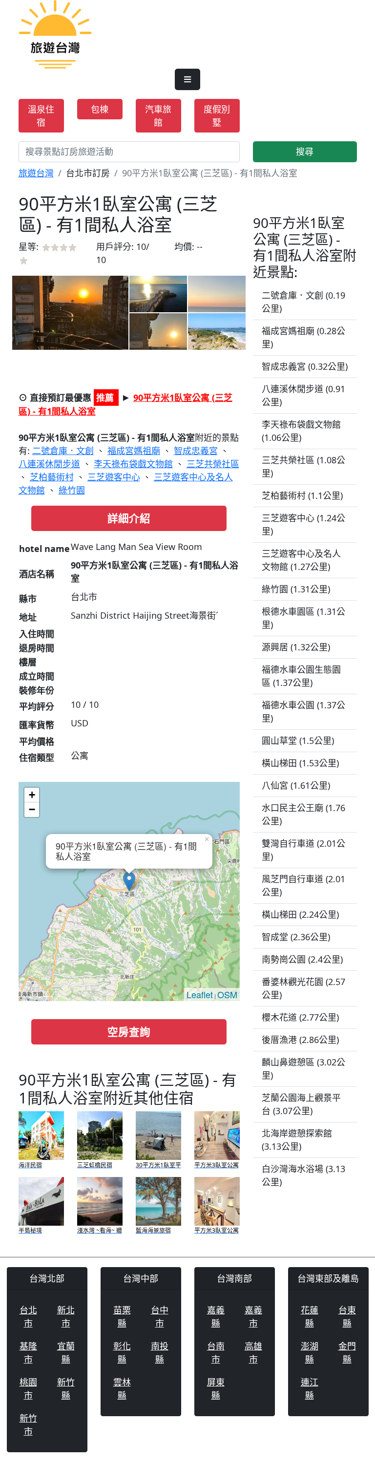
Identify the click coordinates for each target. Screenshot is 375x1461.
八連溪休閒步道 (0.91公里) (303, 395)
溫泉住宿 (41, 115)
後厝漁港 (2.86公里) (300, 1039)
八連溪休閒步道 (49, 464)
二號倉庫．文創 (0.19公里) (303, 301)
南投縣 (159, 1352)
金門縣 (347, 1352)
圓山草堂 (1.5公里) (298, 740)
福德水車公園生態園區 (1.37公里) (301, 676)
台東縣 (347, 1316)
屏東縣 (216, 1388)
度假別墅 (217, 115)
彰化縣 (122, 1352)
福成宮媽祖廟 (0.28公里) (303, 337)
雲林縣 (122, 1388)
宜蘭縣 (66, 1352)
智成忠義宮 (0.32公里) (305, 366)
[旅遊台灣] (55, 33)
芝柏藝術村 (52, 477)
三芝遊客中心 (113, 477)
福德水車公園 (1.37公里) (303, 711)
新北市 (66, 1316)
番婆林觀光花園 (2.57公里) (303, 988)
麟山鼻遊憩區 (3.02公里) (303, 1068)
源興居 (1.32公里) (296, 647)
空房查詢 (128, 1032)
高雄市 (253, 1352)
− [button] (32, 809)
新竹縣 (66, 1388)
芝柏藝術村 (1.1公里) (302, 495)
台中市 (159, 1316)
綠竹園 (72, 490)
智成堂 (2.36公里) (296, 937)
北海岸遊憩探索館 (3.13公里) (297, 1139)
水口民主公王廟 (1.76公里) (303, 814)
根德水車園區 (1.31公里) (303, 618)
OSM (227, 994)
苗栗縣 (122, 1316)
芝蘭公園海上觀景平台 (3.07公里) (301, 1104)
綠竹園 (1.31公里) (296, 589)
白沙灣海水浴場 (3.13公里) (303, 1175)
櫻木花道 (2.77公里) (300, 1017)
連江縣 (309, 1388)
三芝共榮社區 (213, 464)
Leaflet (200, 994)
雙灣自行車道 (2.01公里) (303, 849)
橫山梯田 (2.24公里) (300, 914)
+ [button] (32, 795)
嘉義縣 (216, 1316)
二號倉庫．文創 (63, 450)
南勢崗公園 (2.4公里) (302, 959)
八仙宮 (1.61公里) (296, 785)
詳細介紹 (128, 518)
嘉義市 (253, 1316)
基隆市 (28, 1352)
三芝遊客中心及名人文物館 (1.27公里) (301, 560)
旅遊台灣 (36, 173)
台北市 (28, 1316)
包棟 (99, 109)
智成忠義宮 (196, 450)
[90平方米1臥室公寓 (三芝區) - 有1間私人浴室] (70, 312)
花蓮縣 (309, 1316)
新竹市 (28, 1424)
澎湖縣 (309, 1352)
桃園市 (28, 1388)
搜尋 (304, 151)
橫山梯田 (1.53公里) (300, 763)
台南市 (216, 1352)
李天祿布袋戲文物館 (133, 464)
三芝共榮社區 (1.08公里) (303, 466)
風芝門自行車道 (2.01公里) (303, 885)
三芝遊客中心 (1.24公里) (303, 524)
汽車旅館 (158, 115)
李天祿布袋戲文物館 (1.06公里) (301, 430)
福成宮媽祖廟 (133, 450)
